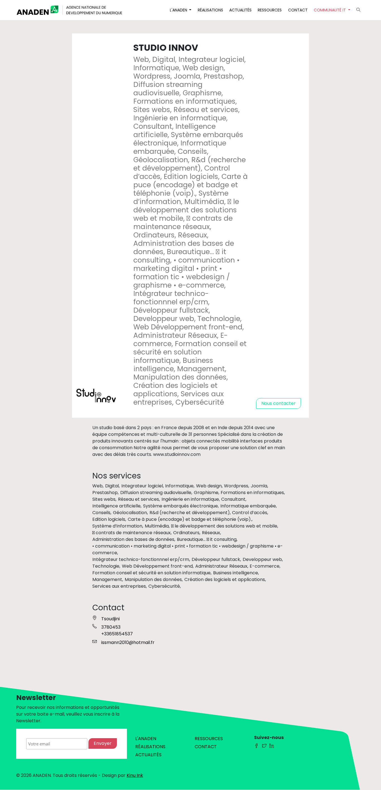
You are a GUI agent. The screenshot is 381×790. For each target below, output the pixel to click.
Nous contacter (278, 403)
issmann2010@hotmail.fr (128, 642)
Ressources (270, 10)
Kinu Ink (135, 775)
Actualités (240, 10)
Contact (298, 10)
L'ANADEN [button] (179, 10)
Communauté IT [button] (330, 10)
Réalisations (210, 10)
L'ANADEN (145, 738)
